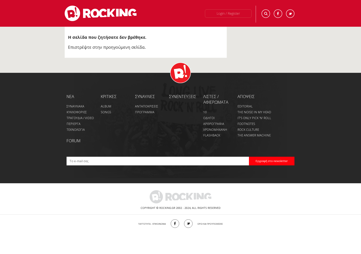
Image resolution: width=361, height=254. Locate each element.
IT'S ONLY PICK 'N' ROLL (254, 118)
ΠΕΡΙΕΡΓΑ (73, 124)
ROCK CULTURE (248, 130)
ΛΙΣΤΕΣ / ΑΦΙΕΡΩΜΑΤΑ (215, 99)
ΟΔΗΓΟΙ (209, 118)
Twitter (290, 13)
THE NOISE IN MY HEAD (254, 112)
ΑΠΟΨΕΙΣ (246, 96)
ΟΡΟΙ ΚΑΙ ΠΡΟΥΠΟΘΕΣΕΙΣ (210, 223)
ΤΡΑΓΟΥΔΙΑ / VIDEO (80, 118)
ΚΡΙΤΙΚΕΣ (109, 96)
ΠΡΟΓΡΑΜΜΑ (144, 112)
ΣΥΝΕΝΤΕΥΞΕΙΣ (182, 96)
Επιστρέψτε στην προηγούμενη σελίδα (106, 47)
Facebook (278, 13)
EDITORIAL (245, 106)
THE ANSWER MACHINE (254, 135)
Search (266, 13)
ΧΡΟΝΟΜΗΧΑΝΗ (215, 130)
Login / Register (228, 13)
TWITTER (188, 223)
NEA (70, 96)
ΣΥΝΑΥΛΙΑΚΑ (75, 106)
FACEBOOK (175, 223)
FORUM (73, 140)
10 (205, 112)
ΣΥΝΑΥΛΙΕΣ (145, 96)
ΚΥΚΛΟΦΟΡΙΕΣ (77, 112)
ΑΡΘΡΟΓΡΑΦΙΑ (213, 124)
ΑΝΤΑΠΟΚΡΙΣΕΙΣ (146, 106)
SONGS (106, 112)
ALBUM (106, 106)
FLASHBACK (211, 135)
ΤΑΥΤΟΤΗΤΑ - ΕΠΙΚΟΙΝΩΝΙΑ (152, 223)
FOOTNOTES (246, 124)
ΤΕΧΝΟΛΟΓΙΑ (76, 130)
